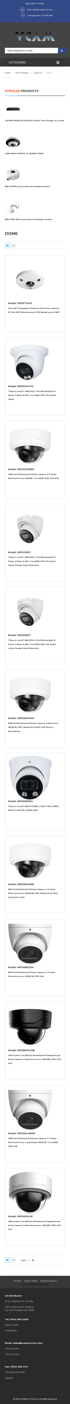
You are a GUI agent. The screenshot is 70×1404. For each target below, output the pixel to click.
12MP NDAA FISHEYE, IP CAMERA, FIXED (24, 153)
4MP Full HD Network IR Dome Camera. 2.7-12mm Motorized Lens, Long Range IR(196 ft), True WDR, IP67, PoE (33, 1142)
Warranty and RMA (15, 1372)
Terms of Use (12, 1354)
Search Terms (30, 1281)
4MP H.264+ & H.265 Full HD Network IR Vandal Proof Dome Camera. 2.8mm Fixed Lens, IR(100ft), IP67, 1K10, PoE (34, 1059)
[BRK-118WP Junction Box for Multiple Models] (13, 168)
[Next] (33, 1260)
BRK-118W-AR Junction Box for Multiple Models (28, 219)
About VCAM (11, 1324)
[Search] (61, 50)
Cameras (37, 72)
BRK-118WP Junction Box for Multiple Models (27, 186)
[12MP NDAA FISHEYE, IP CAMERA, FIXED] (13, 135)
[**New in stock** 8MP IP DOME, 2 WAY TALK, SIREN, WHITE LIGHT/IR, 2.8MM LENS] (30, 757)
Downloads (11, 1330)
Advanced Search (48, 1281)
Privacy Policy (12, 1348)
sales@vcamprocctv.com (42, 10)
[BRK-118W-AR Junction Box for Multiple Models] (13, 201)
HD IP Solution (21, 72)
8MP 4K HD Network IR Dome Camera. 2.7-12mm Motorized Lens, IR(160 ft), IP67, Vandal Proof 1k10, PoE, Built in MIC (33, 893)
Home (8, 72)
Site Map (17, 1281)
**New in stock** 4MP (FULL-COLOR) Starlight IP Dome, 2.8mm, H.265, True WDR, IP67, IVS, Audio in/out (32, 395)
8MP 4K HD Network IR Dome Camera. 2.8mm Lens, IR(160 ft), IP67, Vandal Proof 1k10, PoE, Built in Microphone (33, 727)
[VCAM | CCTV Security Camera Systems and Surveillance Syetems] (35, 37)
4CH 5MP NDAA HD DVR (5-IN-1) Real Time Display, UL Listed (34, 120)
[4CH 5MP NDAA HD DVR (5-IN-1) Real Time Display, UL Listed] (13, 102)
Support (9, 1377)
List (13, 245)
